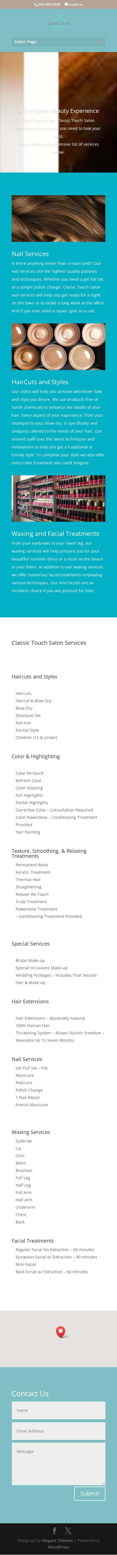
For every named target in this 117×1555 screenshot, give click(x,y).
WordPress (58, 1547)
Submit (89, 1493)
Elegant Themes (57, 1540)
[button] (62, 1332)
